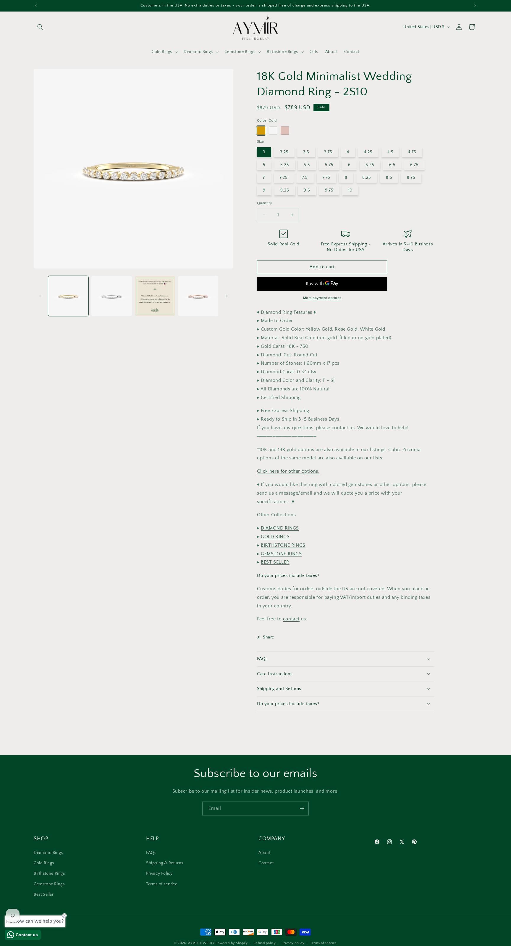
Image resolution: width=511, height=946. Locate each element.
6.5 (392, 165)
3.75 (328, 152)
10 (350, 190)
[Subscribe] (301, 808)
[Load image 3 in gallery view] (155, 296)
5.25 (284, 165)
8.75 (411, 177)
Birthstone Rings (49, 873)
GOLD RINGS (275, 536)
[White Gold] (273, 130)
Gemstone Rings (49, 884)
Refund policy (265, 943)
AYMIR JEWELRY (201, 943)
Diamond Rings (48, 853)
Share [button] (268, 637)
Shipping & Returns (164, 863)
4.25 (368, 152)
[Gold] (261, 130)
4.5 (390, 152)
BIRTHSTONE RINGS (283, 545)
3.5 (306, 152)
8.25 (366, 177)
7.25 (284, 177)
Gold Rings (44, 863)
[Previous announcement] (35, 5)
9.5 (307, 190)
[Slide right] (226, 296)
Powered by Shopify (232, 943)
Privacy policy (293, 943)
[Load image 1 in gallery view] (68, 296)
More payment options (322, 298)
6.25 (370, 165)
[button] (40, 26)
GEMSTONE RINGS (281, 553)
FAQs (151, 853)
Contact (266, 863)
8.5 (389, 177)
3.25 (284, 152)
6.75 (414, 165)
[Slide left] (40, 296)
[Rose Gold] (285, 130)
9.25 (284, 190)
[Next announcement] (475, 5)
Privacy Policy (159, 873)
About (264, 853)
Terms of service (161, 884)
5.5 (307, 165)
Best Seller (44, 894)
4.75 (412, 152)
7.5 (305, 177)
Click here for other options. (288, 471)
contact (291, 619)
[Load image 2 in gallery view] (111, 296)
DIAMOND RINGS (280, 528)
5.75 (329, 165)
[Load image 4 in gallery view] (198, 296)
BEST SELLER (275, 562)
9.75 (329, 190)
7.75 (326, 177)
